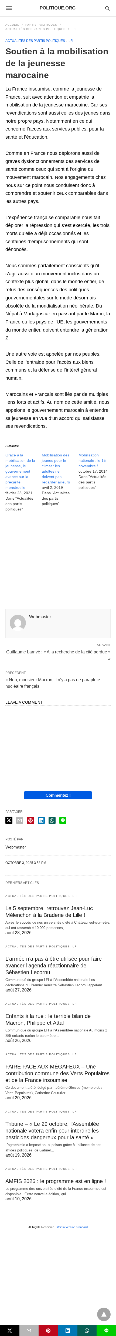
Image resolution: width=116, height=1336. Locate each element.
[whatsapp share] (52, 820)
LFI (74, 29)
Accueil (12, 24)
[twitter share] (8, 820)
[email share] (19, 820)
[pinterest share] (30, 820)
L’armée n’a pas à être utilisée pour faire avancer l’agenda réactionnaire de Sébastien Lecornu (53, 965)
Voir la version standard (72, 1227)
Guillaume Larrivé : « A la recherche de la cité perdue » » (58, 655)
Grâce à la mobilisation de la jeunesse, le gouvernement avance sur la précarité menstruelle (20, 471)
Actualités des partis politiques (35, 29)
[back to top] (104, 1314)
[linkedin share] (41, 820)
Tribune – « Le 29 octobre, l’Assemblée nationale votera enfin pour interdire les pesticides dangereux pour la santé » (52, 1130)
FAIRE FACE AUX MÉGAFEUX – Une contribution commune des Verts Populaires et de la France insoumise (57, 1073)
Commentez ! (58, 795)
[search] (107, 8)
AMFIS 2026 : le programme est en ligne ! (55, 1181)
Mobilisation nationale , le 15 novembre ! (92, 460)
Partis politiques (41, 24)
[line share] (62, 820)
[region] (58, 562)
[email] (29, 1330)
